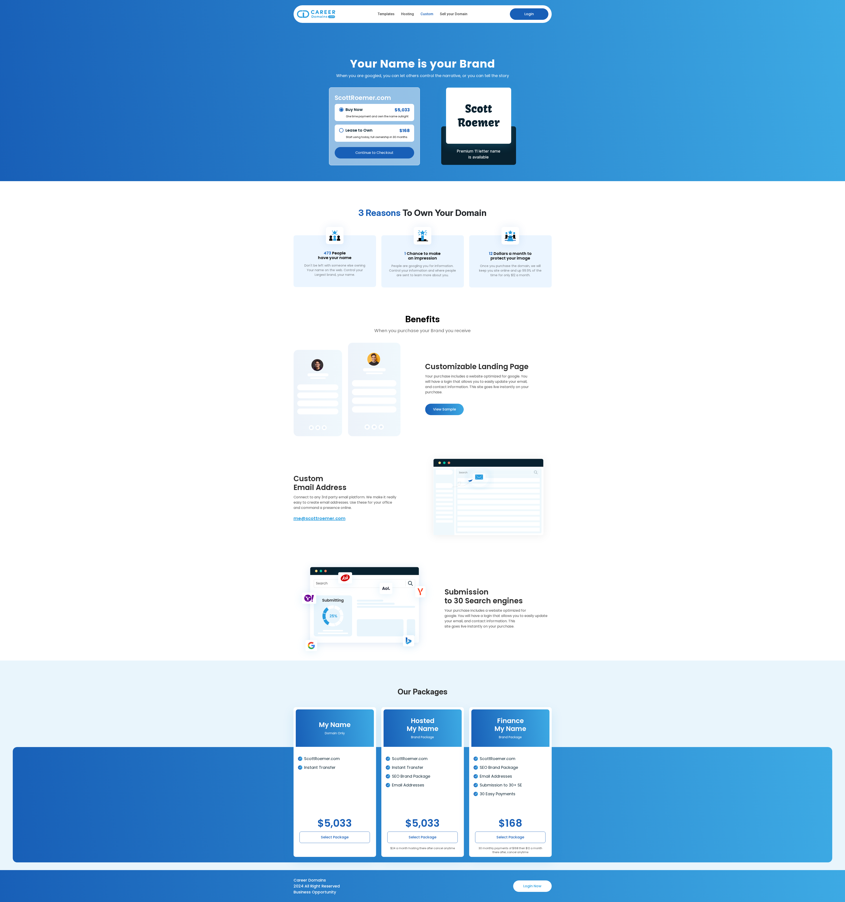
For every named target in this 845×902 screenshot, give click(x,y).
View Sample (444, 409)
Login (529, 14)
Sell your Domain (453, 14)
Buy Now (354, 109)
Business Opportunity (315, 892)
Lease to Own (359, 130)
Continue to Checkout (374, 152)
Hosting (407, 14)
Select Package (335, 837)
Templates (386, 14)
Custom (427, 14)
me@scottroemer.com (319, 518)
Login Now (532, 886)
